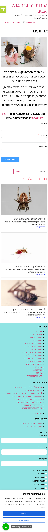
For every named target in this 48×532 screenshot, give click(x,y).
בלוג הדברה (17, 22)
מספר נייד (43, 135)
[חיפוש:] (34, 171)
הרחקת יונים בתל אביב (34, 364)
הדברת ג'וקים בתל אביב (33, 343)
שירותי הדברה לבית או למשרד (31, 405)
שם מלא (44, 123)
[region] (24, 511)
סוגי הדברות (30, 22)
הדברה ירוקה (37, 340)
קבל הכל (24, 513)
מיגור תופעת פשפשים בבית (32, 408)
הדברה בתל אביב (35, 337)
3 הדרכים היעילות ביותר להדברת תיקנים (28, 309)
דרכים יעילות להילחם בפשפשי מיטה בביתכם (26, 387)
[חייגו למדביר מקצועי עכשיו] (5, 526)
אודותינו (39, 331)
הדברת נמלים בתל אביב (33, 355)
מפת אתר (38, 367)
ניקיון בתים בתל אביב (34, 426)
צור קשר (6, 22)
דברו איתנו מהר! (10, 159)
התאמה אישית (24, 520)
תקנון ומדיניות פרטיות (34, 376)
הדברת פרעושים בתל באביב (31, 358)
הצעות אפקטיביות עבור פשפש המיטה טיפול (26, 396)
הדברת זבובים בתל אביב (33, 346)
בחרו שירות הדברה (40, 470)
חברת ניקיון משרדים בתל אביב (31, 423)
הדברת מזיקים (37, 349)
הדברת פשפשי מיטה (34, 361)
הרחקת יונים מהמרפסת (33, 390)
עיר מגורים (43, 146)
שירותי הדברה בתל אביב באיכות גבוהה (28, 399)
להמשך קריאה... (40, 227)
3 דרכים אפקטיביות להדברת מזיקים (29, 218)
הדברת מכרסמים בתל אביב (32, 352)
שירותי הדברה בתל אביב (29, 8)
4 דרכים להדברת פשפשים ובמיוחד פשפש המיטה (24, 393)
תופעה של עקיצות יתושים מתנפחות (30, 266)
